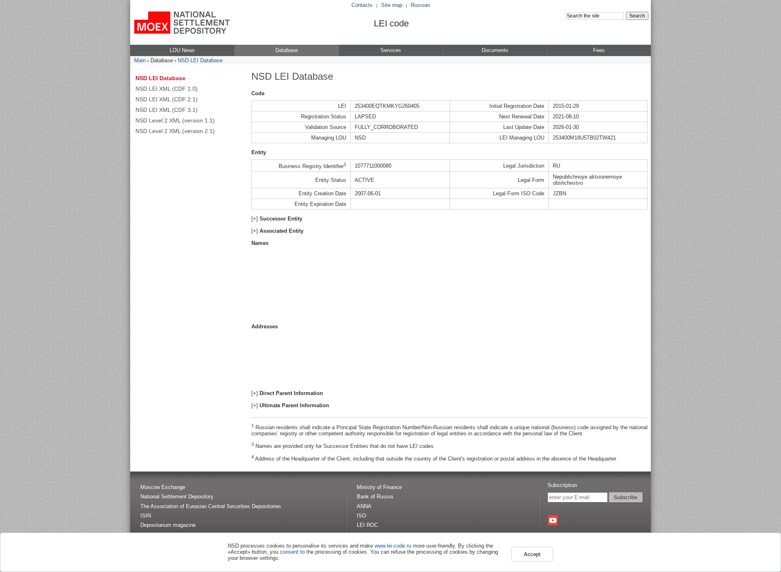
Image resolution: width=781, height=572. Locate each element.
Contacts (362, 5)
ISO (361, 516)
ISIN (145, 516)
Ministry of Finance (379, 487)
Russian (420, 5)
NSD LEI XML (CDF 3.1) (166, 110)
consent (289, 552)
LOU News (182, 50)
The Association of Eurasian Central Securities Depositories (210, 506)
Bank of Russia (375, 496)
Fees (599, 50)
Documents (495, 50)
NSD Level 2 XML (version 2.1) (175, 131)
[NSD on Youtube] (553, 520)
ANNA (364, 506)
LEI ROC (367, 525)
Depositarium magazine (168, 525)
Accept (532, 554)
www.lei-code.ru (393, 546)
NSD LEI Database (200, 60)
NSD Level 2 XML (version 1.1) (175, 120)
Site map (391, 5)
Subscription (562, 485)
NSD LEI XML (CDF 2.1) (166, 99)
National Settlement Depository (177, 496)
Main (140, 60)
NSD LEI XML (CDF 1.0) (166, 88)
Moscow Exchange (162, 487)
